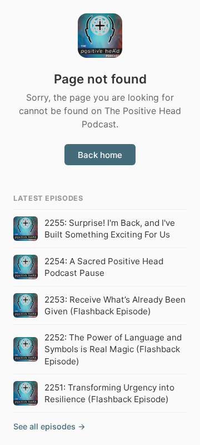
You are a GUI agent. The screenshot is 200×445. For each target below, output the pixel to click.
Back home (100, 155)
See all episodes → (49, 426)
